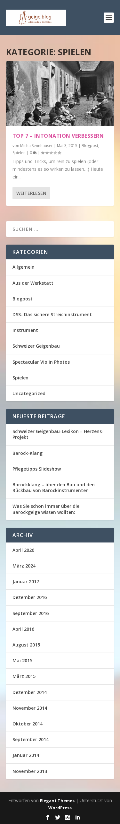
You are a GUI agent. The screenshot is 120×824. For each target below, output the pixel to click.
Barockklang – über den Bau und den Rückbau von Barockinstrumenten (53, 487)
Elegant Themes (57, 800)
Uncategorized (28, 393)
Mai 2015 (22, 660)
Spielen (19, 152)
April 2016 (23, 629)
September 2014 (30, 739)
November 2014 (29, 708)
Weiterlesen (31, 193)
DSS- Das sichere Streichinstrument (52, 314)
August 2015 (26, 645)
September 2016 (30, 613)
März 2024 (24, 566)
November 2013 (29, 771)
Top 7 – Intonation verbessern (58, 135)
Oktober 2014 (27, 724)
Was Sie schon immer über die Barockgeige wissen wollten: (45, 509)
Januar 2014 (25, 755)
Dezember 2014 (29, 692)
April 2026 (23, 550)
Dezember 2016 (29, 597)
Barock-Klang (27, 453)
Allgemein (23, 267)
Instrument (25, 330)
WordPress (60, 808)
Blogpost (90, 145)
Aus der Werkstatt (32, 283)
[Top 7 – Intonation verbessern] (60, 93)
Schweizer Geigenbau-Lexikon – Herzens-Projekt (58, 434)
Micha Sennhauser (36, 145)
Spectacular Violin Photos (41, 362)
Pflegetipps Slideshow (36, 469)
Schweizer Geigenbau (36, 346)
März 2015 (24, 676)
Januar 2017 (25, 581)
